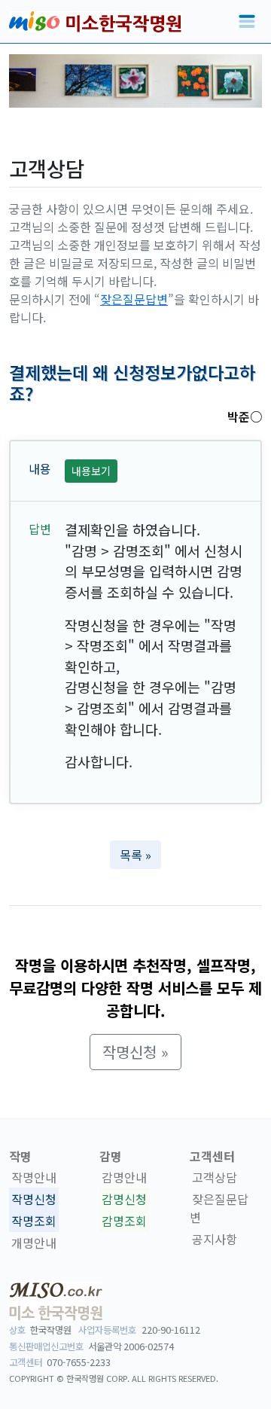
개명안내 (33, 1243)
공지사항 (214, 1239)
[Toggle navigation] (247, 22)
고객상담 (214, 1177)
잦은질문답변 (134, 299)
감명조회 (124, 1221)
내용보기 (91, 470)
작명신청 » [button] (135, 1052)
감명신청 (124, 1199)
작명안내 (33, 1177)
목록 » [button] (135, 855)
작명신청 (33, 1199)
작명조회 (33, 1221)
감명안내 (124, 1177)
